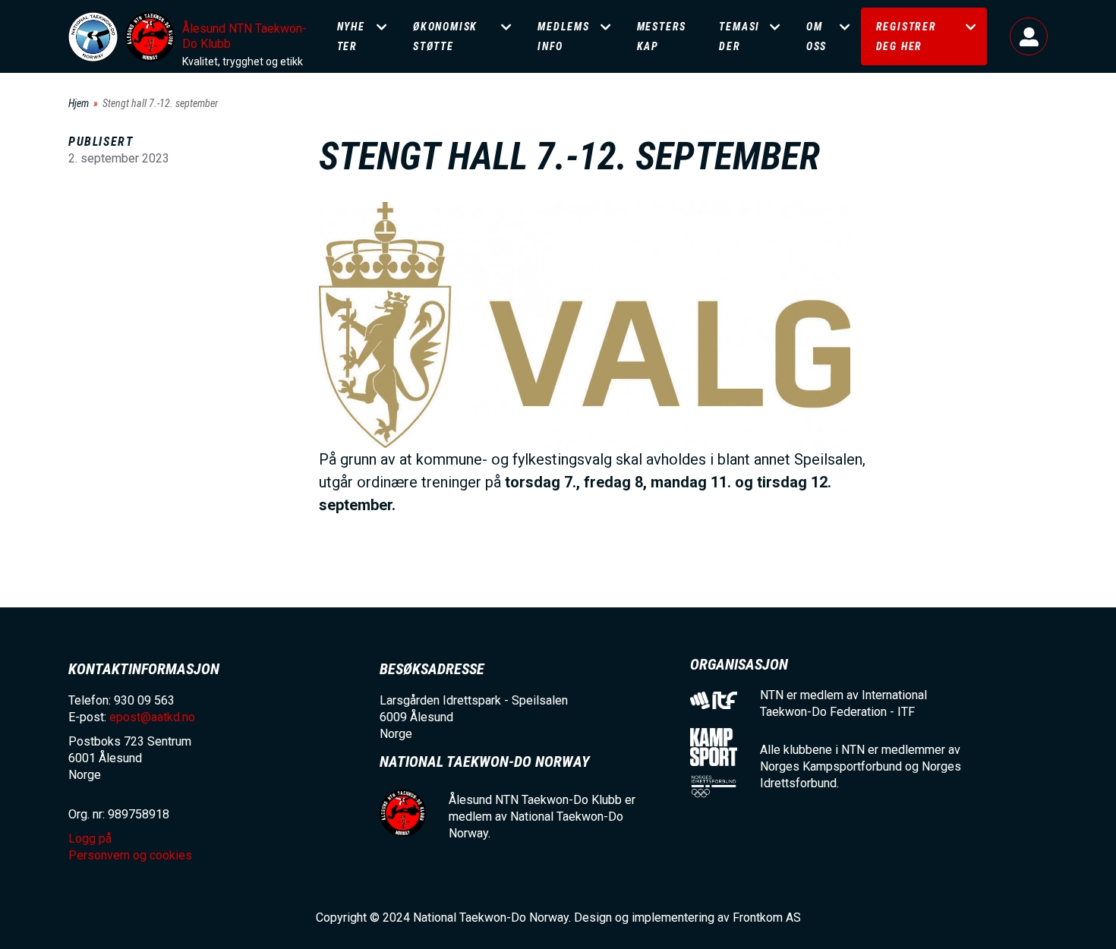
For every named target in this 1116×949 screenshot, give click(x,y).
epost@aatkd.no (152, 717)
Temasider (739, 36)
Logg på (1029, 36)
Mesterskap (662, 36)
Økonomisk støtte (445, 36)
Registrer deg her (906, 36)
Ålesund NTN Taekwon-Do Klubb (244, 36)
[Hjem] (93, 36)
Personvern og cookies (130, 855)
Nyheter (351, 36)
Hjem (78, 103)
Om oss (816, 36)
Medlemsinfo (564, 36)
